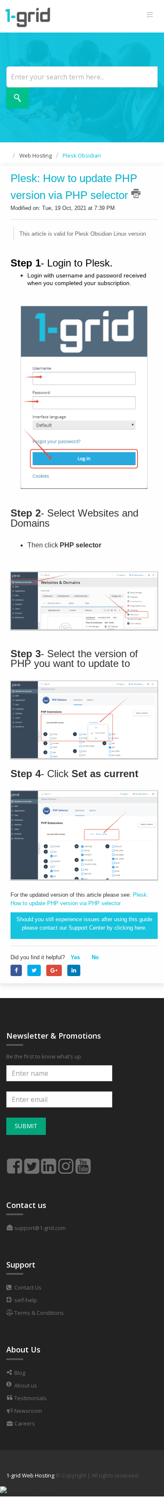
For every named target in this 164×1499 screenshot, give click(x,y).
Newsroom (27, 1411)
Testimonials (30, 1398)
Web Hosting (35, 155)
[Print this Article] (135, 193)
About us (25, 1385)
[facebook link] (14, 1162)
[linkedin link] (49, 1162)
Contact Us (27, 1287)
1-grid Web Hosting (30, 1475)
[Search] (17, 98)
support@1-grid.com (39, 1228)
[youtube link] (83, 1162)
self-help (25, 1300)
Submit (26, 1126)
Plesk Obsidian (82, 155)
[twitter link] (32, 1162)
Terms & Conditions (38, 1313)
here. (141, 928)
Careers (24, 1423)
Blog (19, 1373)
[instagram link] (66, 1162)
